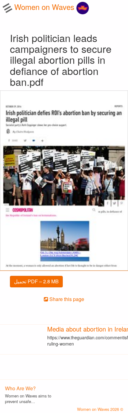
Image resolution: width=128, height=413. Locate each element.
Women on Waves (45, 6)
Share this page (66, 299)
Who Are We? (20, 388)
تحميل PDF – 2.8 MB (36, 281)
